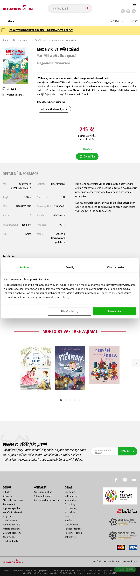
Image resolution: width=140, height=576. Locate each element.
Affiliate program (11, 528)
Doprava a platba (11, 508)
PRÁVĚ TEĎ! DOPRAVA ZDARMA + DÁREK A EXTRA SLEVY (41, 30)
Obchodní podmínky (13, 500)
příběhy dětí (25, 183)
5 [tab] (79, 400)
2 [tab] (65, 400)
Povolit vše (114, 311)
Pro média (70, 512)
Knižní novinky (10, 520)
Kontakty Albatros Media (46, 500)
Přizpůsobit (67, 311)
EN (134, 4)
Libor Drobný (58, 183)
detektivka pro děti (21, 188)
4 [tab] (75, 400)
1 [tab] (61, 400)
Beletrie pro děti (21, 40)
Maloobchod (71, 500)
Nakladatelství (72, 496)
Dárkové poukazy (11, 524)
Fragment (26, 224)
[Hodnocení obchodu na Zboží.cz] (125, 510)
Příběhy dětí (41, 40)
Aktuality (7, 491)
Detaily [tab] (70, 267)
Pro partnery (71, 508)
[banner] (18, 6)
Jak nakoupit (9, 504)
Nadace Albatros (73, 528)
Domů (6, 40)
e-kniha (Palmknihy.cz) (54, 109)
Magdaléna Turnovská (53, 63)
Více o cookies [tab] (115, 267)
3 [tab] (70, 400)
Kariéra (68, 520)
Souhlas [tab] (24, 267)
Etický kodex (71, 524)
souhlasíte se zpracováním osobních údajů (54, 459)
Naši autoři (8, 496)
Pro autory (70, 504)
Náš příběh (70, 491)
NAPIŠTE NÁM (126, 569)
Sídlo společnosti (42, 496)
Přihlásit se (127, 451)
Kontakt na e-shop (43, 491)
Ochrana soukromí (12, 532)
